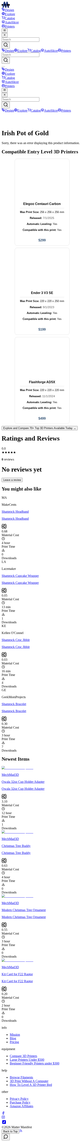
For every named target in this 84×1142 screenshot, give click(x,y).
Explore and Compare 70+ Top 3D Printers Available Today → (39, 428)
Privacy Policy (19, 1098)
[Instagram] (3, 1117)
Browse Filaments (21, 1077)
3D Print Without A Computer (29, 1081)
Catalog (10, 18)
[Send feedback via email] (6, 1137)
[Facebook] (3, 1113)
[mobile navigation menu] (5, 30)
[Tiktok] (4, 1123)
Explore (10, 14)
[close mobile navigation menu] (5, 35)
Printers (10, 26)
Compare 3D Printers (23, 1056)
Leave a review (12, 479)
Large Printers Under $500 (27, 1059)
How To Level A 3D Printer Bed (31, 1084)
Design (9, 10)
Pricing (14, 1042)
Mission (15, 1034)
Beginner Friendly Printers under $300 (34, 1063)
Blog (13, 1038)
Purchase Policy (20, 1102)
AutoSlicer (12, 22)
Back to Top (10, 1131)
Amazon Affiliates (21, 1106)
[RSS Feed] (20, 1131)
